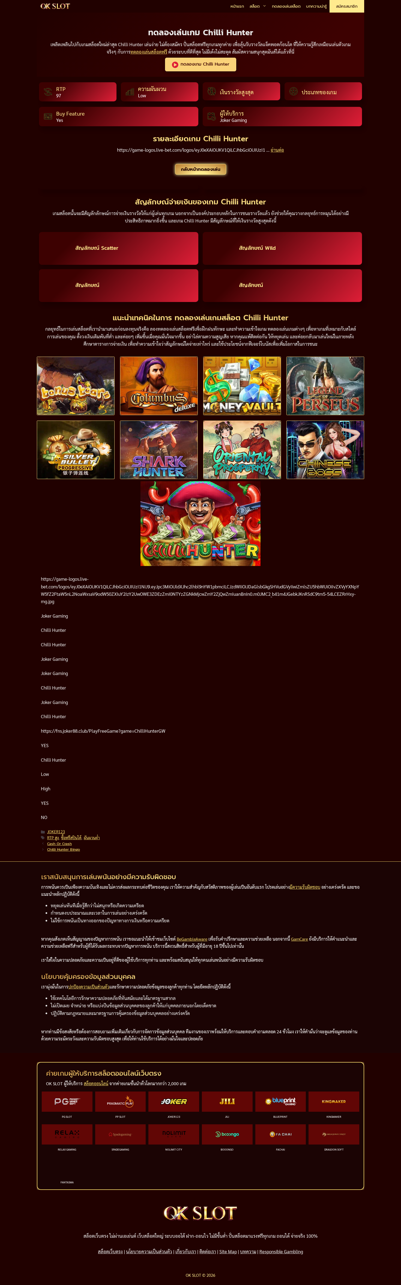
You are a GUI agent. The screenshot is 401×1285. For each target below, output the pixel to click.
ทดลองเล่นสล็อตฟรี (148, 52)
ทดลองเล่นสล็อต (286, 6)
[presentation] (75, 386)
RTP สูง (53, 837)
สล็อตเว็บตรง (110, 1251)
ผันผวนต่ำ (92, 837)
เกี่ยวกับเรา (185, 1251)
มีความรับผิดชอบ (305, 887)
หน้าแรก (237, 6)
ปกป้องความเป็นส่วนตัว (88, 987)
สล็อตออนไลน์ (96, 1083)
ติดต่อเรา (207, 1251)
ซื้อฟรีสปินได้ (71, 837)
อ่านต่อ (277, 150)
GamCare (299, 939)
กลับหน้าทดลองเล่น (200, 169)
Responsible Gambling (281, 1251)
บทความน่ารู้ (316, 6)
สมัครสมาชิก (347, 6)
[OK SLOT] (55, 6)
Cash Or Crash (59, 843)
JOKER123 (56, 831)
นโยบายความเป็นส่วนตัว (149, 1251)
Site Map (228, 1251)
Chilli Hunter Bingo (63, 849)
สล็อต (255, 6)
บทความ (248, 1251)
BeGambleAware (192, 939)
